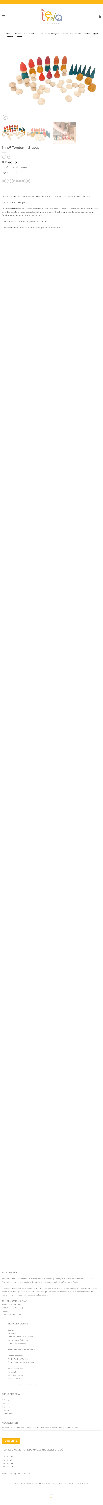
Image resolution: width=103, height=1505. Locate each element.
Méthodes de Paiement (18, 1340)
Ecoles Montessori (16, 1356)
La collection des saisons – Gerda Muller (51, 1154)
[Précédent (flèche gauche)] (2, 1500)
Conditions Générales (17, 1343)
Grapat (64, 34)
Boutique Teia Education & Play (29, 34)
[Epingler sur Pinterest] (23, 181)
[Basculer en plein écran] (10, 1489)
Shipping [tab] (87, 196)
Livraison (12, 1333)
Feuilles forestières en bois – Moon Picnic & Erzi (51, 1052)
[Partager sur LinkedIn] (28, 181)
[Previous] (7, 83)
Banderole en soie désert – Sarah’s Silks (52, 642)
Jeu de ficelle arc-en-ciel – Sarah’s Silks (52, 539)
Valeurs (5, 1404)
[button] (3, 16)
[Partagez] (18, 1489)
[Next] (96, 83)
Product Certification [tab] (67, 196)
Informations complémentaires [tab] (35, 196)
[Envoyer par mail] (18, 181)
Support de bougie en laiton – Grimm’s (51, 436)
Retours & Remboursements (20, 1337)
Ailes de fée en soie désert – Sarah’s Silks (51, 949)
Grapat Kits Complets (80, 34)
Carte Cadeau (8, 1414)
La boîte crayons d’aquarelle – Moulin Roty (51, 1257)
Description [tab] (9, 196)
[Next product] (4, 157)
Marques (6, 1407)
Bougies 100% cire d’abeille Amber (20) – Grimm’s (51, 847)
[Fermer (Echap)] (25, 1489)
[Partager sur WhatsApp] (4, 181)
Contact (11, 1330)
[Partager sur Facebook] (9, 181)
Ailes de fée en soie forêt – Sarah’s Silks (51, 744)
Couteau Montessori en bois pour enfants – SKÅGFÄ (51, 334)
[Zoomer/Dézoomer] (2, 1489)
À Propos (6, 1400)
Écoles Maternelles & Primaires (22, 1362)
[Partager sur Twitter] (14, 181)
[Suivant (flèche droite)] (10, 1500)
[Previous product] (9, 157)
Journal (5, 1410)
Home (9, 34)
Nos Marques (52, 34)
